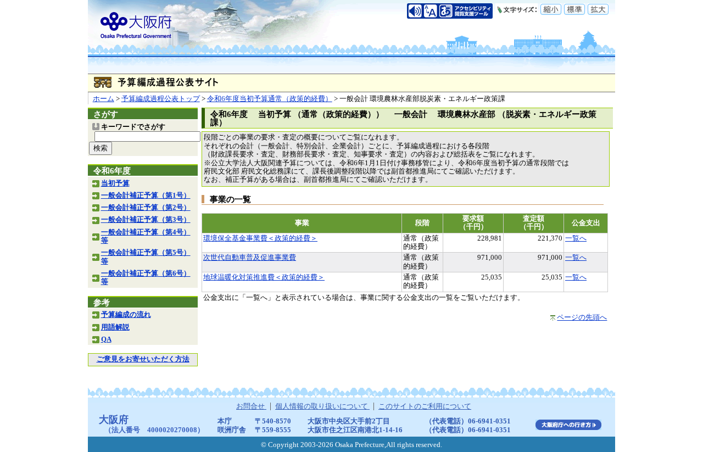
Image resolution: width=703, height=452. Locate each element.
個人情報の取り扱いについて (322, 406)
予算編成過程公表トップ (160, 99)
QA (106, 339)
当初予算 (115, 183)
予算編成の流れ (126, 315)
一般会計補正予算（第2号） (146, 207)
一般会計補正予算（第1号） (146, 195)
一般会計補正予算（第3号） (146, 220)
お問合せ (251, 406)
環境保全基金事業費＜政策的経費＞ (260, 238)
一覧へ (576, 238)
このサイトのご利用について (424, 406)
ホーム (103, 99)
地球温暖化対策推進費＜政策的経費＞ (264, 277)
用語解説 (115, 327)
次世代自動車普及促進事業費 (249, 257)
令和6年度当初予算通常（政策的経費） (269, 99)
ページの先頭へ (582, 317)
